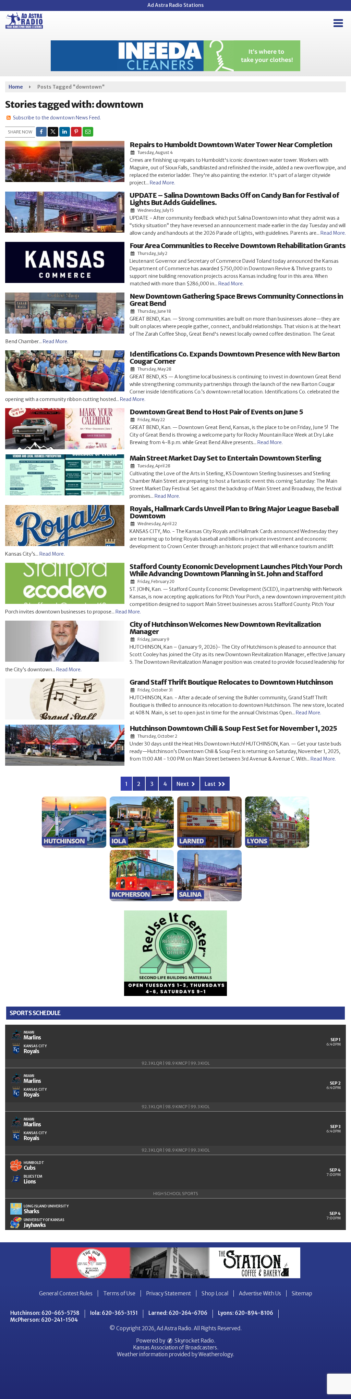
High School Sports (175, 1193)
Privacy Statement (168, 1293)
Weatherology (215, 1354)
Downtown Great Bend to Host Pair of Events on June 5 (216, 411)
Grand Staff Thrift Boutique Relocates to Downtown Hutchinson (231, 682)
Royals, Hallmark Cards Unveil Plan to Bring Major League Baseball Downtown (234, 512)
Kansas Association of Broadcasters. (175, 1347)
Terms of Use (119, 1293)
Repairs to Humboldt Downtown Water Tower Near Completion (231, 144)
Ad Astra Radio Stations (175, 5)
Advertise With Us (260, 1293)
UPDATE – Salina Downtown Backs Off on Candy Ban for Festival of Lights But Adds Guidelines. (234, 199)
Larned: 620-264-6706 (177, 1313)
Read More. (162, 183)
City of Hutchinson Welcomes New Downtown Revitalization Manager (225, 628)
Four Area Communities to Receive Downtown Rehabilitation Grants (238, 245)
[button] (338, 23)
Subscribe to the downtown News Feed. (57, 118)
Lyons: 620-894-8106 (245, 1313)
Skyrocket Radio (193, 1340)
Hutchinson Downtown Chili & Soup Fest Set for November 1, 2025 (233, 728)
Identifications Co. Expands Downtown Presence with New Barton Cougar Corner (235, 357)
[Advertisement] (175, 55)
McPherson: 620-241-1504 (44, 1320)
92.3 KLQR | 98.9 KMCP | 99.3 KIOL (176, 1063)
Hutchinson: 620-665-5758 (45, 1313)
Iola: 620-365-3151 (114, 1313)
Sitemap (302, 1293)
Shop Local (215, 1293)
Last (211, 783)
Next (183, 783)
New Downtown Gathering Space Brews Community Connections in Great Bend (236, 300)
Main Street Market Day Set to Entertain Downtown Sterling (225, 458)
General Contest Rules (66, 1293)
